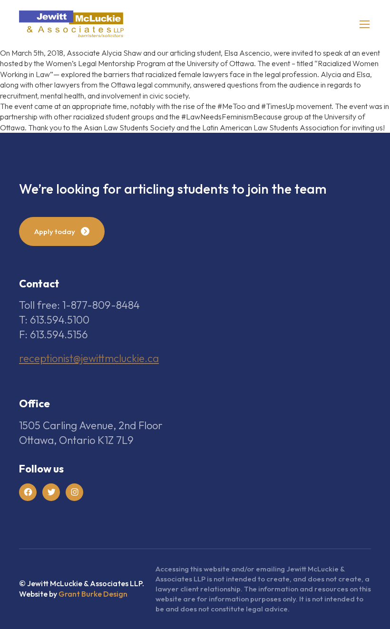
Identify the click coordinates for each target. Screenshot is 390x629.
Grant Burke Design (92, 594)
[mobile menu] (364, 24)
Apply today (54, 231)
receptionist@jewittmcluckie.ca (89, 358)
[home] (71, 23)
